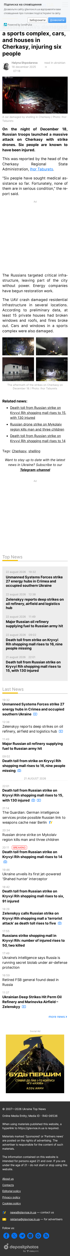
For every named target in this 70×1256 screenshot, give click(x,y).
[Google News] (38, 1236)
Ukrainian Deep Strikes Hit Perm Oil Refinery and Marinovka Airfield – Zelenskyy (32, 1000)
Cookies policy (11, 1203)
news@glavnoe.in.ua (23, 1212)
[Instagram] (30, 1236)
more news (57, 1017)
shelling (34, 451)
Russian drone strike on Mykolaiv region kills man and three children (30, 835)
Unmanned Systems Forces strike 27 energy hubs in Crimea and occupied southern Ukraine (33, 707)
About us (8, 1178)
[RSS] (46, 1236)
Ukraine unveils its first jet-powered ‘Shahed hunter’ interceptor (31, 874)
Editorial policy (11, 1191)
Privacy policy (11, 1197)
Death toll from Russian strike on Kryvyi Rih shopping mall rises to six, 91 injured (33, 894)
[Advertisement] (35, 236)
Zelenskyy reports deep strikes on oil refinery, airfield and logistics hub (32, 726)
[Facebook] (6, 1236)
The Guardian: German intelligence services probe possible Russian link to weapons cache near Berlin (34, 815)
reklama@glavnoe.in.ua (25, 1219)
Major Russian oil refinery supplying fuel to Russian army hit (32, 744)
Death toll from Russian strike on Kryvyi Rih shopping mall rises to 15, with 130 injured (38, 413)
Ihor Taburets (41, 169)
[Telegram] (22, 1236)
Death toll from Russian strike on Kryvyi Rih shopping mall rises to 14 (32, 852)
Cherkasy (19, 451)
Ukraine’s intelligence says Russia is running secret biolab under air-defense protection (34, 960)
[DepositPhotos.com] (21, 1248)
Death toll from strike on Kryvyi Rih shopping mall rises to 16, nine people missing (33, 764)
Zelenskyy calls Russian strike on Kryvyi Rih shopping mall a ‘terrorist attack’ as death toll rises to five (32, 916)
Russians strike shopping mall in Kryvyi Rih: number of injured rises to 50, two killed (33, 938)
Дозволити (57, 20)
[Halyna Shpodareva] (6, 69)
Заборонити (37, 20)
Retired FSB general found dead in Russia (30, 980)
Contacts (8, 1185)
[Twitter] (14, 1236)
